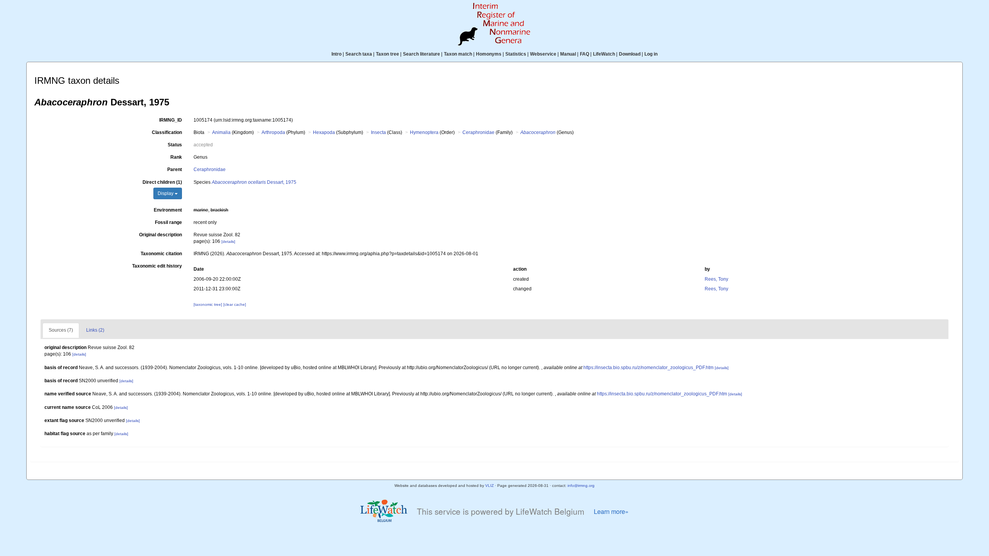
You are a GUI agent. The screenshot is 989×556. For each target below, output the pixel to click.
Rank (176, 157)
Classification (167, 132)
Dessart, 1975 (254, 182)
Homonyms (488, 54)
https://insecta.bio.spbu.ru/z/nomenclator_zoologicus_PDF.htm (648, 367)
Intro (336, 54)
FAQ (584, 54)
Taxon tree (387, 54)
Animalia (221, 132)
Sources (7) (61, 330)
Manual (568, 54)
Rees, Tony (716, 279)
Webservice (543, 54)
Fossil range (168, 222)
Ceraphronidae (478, 132)
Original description (160, 234)
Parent (174, 169)
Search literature (421, 54)
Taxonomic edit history (157, 266)
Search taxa (358, 54)
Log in (651, 54)
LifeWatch (604, 54)
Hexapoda (324, 132)
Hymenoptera (424, 132)
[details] (228, 241)
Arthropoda (273, 132)
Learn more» (611, 511)
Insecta (378, 132)
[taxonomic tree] (208, 304)
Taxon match (458, 54)
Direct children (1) (162, 182)
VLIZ (489, 485)
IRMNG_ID (170, 120)
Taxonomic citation (161, 253)
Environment (168, 210)
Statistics (515, 54)
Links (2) (95, 330)
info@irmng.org (581, 485)
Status (175, 144)
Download (630, 54)
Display (166, 193)
